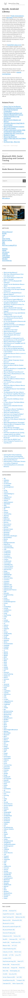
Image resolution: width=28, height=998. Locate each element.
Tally (5, 836)
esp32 (5, 596)
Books (5, 541)
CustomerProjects (8, 566)
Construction (7, 554)
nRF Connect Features (10, 128)
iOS (5, 680)
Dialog (5, 571)
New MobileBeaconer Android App (13, 108)
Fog (5, 618)
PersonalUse (7, 756)
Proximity (6, 770)
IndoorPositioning (8, 674)
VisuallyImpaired (8, 878)
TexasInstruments (8, 841)
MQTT (5, 736)
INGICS (6, 677)
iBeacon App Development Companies (14, 126)
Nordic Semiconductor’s (17, 15)
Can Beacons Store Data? (11, 329)
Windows (6, 891)
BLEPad (6, 527)
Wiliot (5, 889)
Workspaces (7, 895)
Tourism (6, 851)
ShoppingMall (7, 812)
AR (4, 509)
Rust (5, 793)
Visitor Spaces (6, 255)
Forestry (6, 620)
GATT (5, 630)
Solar (5, 830)
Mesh (3, 243)
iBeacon (6, 659)
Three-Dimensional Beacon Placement (14, 458)
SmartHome (7, 820)
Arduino (6, 510)
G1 (4, 623)
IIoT (5, 670)
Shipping (6, 809)
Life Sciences (5, 252)
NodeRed (6, 748)
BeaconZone (7, 525)
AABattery (6, 480)
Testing (5, 839)
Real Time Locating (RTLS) (9, 245)
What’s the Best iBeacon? (10, 272)
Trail (5, 854)
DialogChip (7, 573)
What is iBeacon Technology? (11, 427)
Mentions (6, 721)
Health (5, 637)
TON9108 (6, 849)
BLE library (9, 17)
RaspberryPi (7, 777)
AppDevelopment (8, 502)
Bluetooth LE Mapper (9, 135)
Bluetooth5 (6, 532)
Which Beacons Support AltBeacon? (13, 299)
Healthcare (6, 638)
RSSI (5, 787)
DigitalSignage (8, 574)
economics (6, 579)
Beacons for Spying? (9, 363)
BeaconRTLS (7, 520)
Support (6, 834)
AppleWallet (7, 503)
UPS (5, 862)
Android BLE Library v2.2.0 (14, 45)
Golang (6, 632)
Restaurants (7, 782)
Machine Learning (7, 240)
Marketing (4, 248)
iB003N (6, 655)
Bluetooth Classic (8, 529)
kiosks (5, 687)
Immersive (6, 672)
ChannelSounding (8, 547)
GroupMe (6, 635)
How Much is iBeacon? (10, 377)
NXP (5, 751)
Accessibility (7, 485)
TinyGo (5, 847)
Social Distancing (6, 260)
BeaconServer (7, 524)
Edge (5, 591)
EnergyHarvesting (8, 595)
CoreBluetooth (7, 561)
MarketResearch (8, 718)
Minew (5, 726)
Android (13, 145)
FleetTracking (7, 615)
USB (5, 864)
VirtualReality (7, 874)
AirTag (5, 490)
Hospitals (6, 647)
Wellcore (6, 886)
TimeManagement (8, 846)
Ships (5, 810)
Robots (5, 785)
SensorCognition (8, 805)
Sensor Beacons (8, 803)
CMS (5, 549)
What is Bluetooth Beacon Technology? (14, 422)
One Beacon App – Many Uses (12, 141)
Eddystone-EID (8, 584)
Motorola (6, 731)
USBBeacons (7, 866)
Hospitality (5, 253)
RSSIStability (7, 788)
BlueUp (6, 539)
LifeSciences (7, 694)
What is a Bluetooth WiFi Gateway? (13, 308)
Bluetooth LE (7, 530)
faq (4, 605)
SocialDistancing (8, 827)
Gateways (6, 628)
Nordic (5, 750)
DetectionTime (7, 569)
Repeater (6, 780)
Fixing (5, 613)
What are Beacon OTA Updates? (12, 333)
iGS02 (5, 665)
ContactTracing (8, 557)
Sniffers (6, 824)
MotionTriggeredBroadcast (11, 729)
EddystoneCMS (8, 588)
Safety (5, 798)
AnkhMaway (7, 498)
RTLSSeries (7, 792)
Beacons (6, 522)
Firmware (6, 611)
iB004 (5, 657)
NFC (5, 743)
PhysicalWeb (7, 758)
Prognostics (7, 768)
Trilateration (7, 859)
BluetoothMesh (8, 537)
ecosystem (6, 581)
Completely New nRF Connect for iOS (14, 133)
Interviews (6, 679)
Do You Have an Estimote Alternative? (14, 348)
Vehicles (6, 869)
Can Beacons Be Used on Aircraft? (13, 316)
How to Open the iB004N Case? (12, 439)
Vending (6, 871)
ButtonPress (7, 544)
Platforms (6, 760)
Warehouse (7, 879)
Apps (16, 145)
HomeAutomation (8, 643)
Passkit (6, 753)
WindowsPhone (8, 893)
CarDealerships (8, 546)
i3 (4, 650)
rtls (4, 790)
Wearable (6, 883)
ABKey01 (6, 482)
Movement (6, 734)
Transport (6, 856)
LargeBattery (7, 691)
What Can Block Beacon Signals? (13, 341)
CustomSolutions (8, 568)
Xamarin (6, 896)
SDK (5, 800)
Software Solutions (9, 829)
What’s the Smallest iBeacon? (12, 412)
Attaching (6, 515)
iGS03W (6, 669)
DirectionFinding (8, 578)
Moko (5, 728)
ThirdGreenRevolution (9, 844)
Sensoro (6, 807)
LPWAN (6, 707)
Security (6, 802)
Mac (5, 709)
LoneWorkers (7, 702)
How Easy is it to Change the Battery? (14, 414)
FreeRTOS (6, 621)
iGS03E (6, 667)
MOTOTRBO (7, 733)
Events (5, 598)
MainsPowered (8, 712)
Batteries (6, 517)
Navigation (6, 741)
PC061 (5, 755)
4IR (5, 478)
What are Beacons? (7, 232)
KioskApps (6, 686)
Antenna (6, 500)
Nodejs (5, 746)
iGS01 (5, 664)
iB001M (6, 652)
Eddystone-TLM (8, 586)
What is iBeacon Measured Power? (13, 346)
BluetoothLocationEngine (10, 535)
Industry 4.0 (7, 675)
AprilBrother (7, 507)
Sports (5, 832)
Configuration (7, 552)
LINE (5, 696)
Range (5, 775)
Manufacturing (7, 714)
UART (5, 861)
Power (5, 761)
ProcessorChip (8, 765)
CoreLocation (7, 563)
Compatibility (7, 551)
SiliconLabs (7, 814)
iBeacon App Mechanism (10, 136)
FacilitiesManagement (9, 601)
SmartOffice (7, 822)
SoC (5, 825)
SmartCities (7, 817)
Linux (5, 697)
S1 (4, 797)
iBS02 (5, 662)
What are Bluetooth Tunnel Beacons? (13, 372)
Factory (6, 603)
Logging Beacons (8, 701)
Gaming (6, 626)
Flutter (5, 616)
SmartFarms (7, 819)
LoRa (5, 706)
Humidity (6, 648)
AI (4, 488)
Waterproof (6, 881)
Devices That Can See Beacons (12, 106)
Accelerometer (7, 483)
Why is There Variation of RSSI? (12, 287)
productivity (7, 766)
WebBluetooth (7, 884)
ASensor (6, 512)
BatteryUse (7, 519)
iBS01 (5, 660)
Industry (4, 250)
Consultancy (7, 556)
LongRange (7, 704)
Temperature (7, 837)
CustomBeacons (8, 564)
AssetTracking (7, 514)
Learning (6, 692)
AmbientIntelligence (9, 493)
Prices (5, 763)
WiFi (5, 888)
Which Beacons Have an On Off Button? (14, 324)
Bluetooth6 (6, 534)
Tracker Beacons (8, 852)
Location (6, 699)
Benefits (4, 233)
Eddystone (6, 583)
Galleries (6, 625)
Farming (6, 608)
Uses (3, 235)
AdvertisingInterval (9, 487)
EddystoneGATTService (10, 589)
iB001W (6, 654)
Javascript (6, 684)
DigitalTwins (7, 576)
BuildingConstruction (9, 542)
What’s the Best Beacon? (10, 331)
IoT (3, 237)
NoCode (6, 745)
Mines (5, 724)
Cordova (6, 559)
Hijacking (6, 640)
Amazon (6, 492)
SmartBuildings (8, 815)
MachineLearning (8, 711)
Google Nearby (8, 633)
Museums (6, 738)
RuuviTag (6, 795)
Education (5, 258)
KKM (5, 689)
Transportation (6, 257)
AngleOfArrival (7, 497)
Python (5, 771)
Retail (5, 783)
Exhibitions (7, 600)
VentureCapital (8, 873)
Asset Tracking (6, 238)
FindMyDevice (7, 610)
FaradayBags (7, 606)
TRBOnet (6, 857)
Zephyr (5, 898)
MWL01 (6, 739)
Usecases (6, 868)
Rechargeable (7, 778)
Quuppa (6, 773)
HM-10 (5, 642)
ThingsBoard (7, 842)
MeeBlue (6, 719)
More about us (6, 198)
